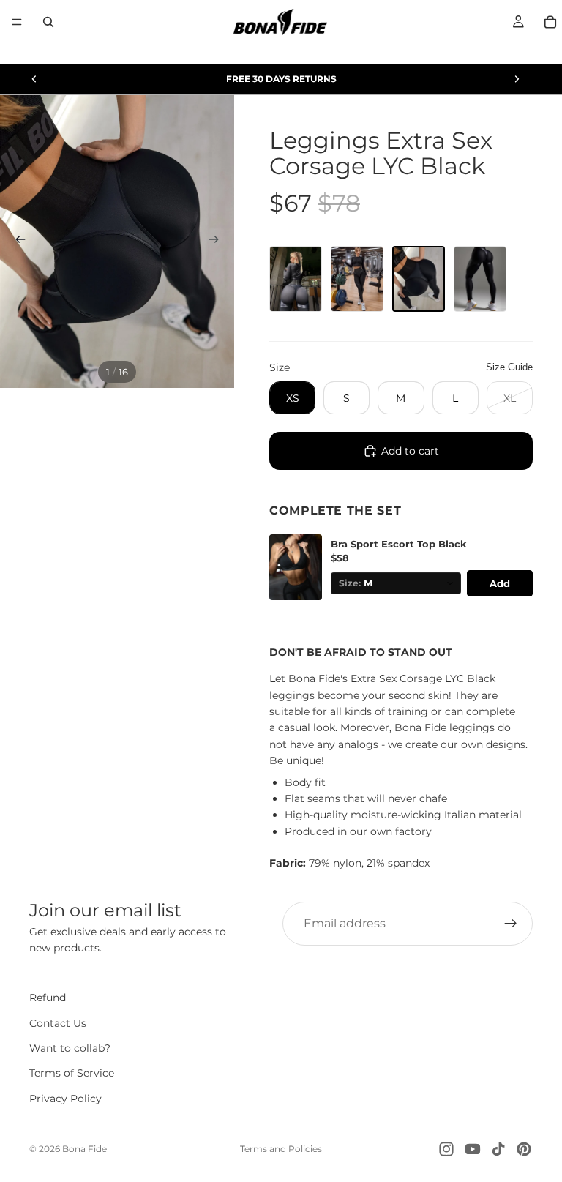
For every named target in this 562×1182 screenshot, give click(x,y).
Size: (350, 583)
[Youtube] (473, 1149)
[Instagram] (446, 1149)
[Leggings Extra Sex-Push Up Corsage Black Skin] (295, 279)
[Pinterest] (524, 1149)
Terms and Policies (281, 1148)
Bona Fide (84, 1148)
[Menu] (17, 22)
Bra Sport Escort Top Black (399, 544)
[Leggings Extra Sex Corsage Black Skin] (357, 279)
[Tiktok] (498, 1149)
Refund (47, 997)
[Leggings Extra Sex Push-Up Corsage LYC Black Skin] (480, 279)
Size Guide (509, 367)
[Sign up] (510, 923)
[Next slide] (517, 79)
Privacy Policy (65, 1098)
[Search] (48, 22)
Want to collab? (69, 1048)
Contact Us (57, 1023)
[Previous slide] (34, 79)
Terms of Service (71, 1073)
